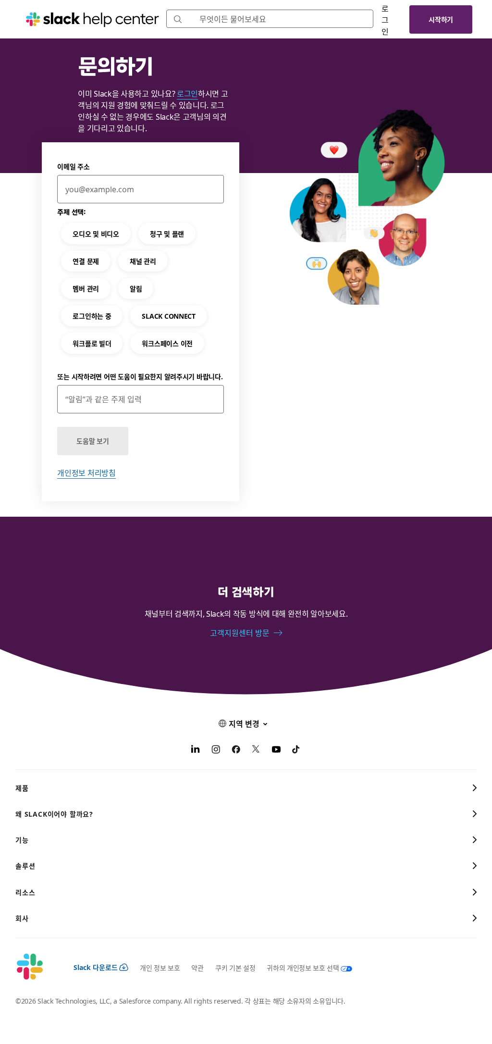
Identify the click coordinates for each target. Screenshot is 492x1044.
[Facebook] (236, 750)
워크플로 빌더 (92, 343)
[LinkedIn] (195, 750)
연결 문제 (86, 261)
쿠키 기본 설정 (235, 967)
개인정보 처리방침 (86, 472)
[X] (256, 750)
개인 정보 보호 (160, 967)
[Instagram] (215, 750)
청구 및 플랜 (167, 233)
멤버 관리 (86, 288)
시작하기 (441, 19)
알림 (136, 288)
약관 (197, 967)
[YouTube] (276, 750)
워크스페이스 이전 (167, 343)
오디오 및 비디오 (96, 233)
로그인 (385, 19)
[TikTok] (296, 750)
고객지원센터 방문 (240, 632)
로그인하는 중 (92, 316)
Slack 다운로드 (96, 967)
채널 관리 (143, 261)
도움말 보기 (92, 441)
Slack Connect (168, 316)
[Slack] (36, 967)
